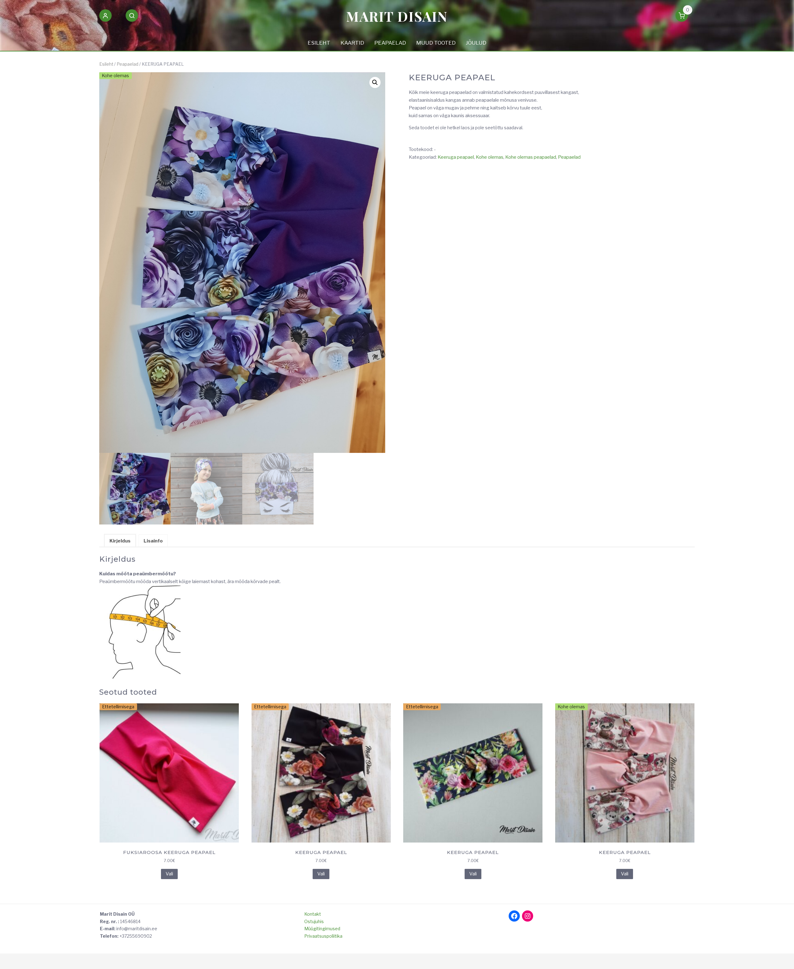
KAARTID (352, 43)
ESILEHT (319, 43)
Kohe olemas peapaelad (530, 157)
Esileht (106, 64)
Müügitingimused (322, 928)
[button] (105, 17)
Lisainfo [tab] (153, 541)
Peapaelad (127, 64)
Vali (169, 874)
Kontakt (312, 914)
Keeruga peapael (456, 157)
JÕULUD (476, 43)
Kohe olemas (489, 157)
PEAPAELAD (390, 43)
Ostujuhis (314, 921)
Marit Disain (397, 16)
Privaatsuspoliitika (323, 936)
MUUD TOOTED (436, 43)
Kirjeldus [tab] (120, 541)
